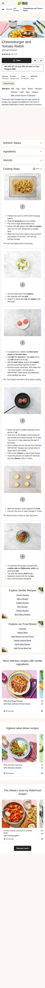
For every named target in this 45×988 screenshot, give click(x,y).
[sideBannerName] (22, 123)
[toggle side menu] (3, 3)
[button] (22, 151)
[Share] (41, 60)
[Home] (3, 9)
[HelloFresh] (22, 3)
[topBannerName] (22, 16)
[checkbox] (2, 54)
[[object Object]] (35, 60)
